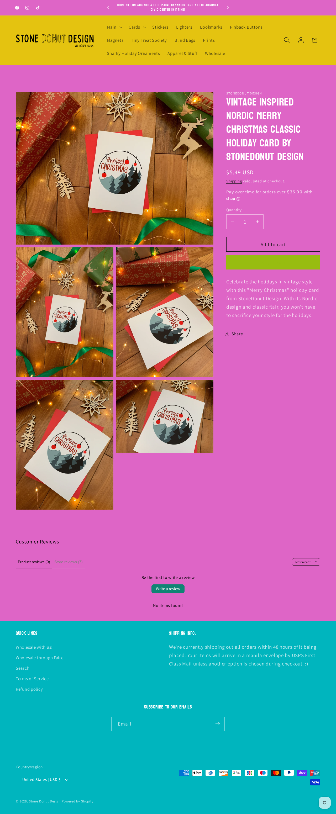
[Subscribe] (217, 723)
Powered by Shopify (77, 801)
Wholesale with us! (34, 647)
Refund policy (29, 689)
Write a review (168, 588)
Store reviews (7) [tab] (68, 562)
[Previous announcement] (108, 8)
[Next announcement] (228, 8)
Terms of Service (32, 678)
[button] (114, 27)
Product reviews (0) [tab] (34, 562)
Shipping (234, 180)
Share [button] (237, 334)
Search (22, 668)
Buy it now (273, 262)
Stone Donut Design (45, 801)
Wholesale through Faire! (40, 657)
